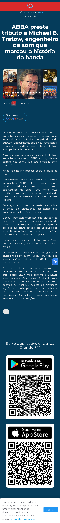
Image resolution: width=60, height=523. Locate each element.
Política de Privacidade (22, 519)
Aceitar (50, 510)
